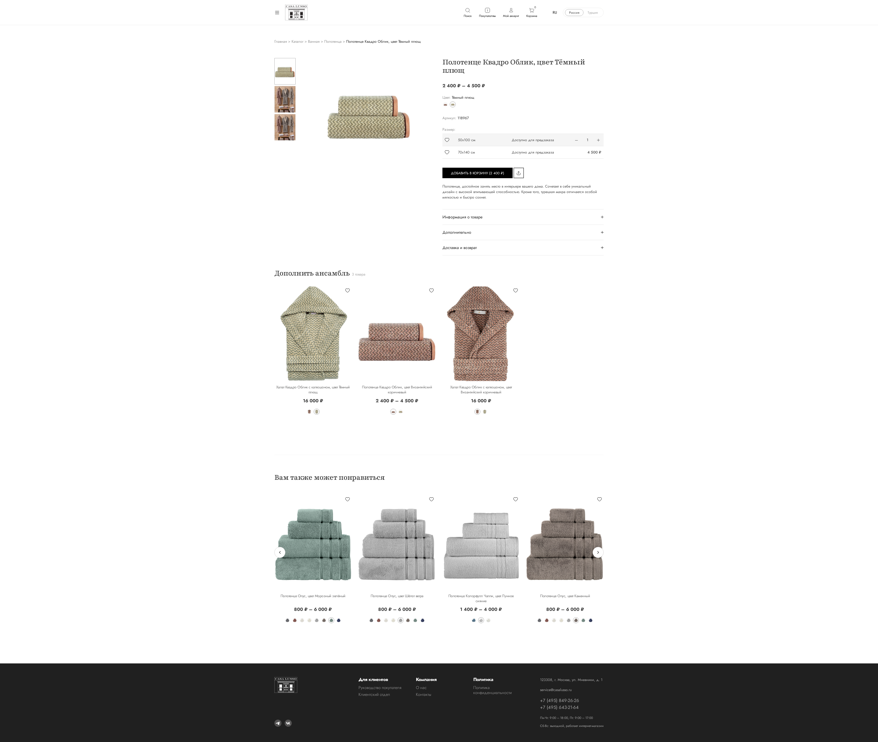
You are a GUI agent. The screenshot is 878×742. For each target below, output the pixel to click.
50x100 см (466, 140)
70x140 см (466, 152)
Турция (593, 12)
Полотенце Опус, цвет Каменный (565, 596)
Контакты (423, 694)
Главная (280, 41)
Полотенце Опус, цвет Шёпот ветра (397, 596)
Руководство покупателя (380, 688)
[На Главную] (296, 12)
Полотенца (333, 41)
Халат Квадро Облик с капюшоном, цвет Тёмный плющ (313, 389)
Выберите (313, 376)
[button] (447, 140)
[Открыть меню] (277, 12)
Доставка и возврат (459, 248)
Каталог (297, 41)
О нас (421, 688)
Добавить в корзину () (477, 173)
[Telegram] (277, 723)
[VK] (288, 723)
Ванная (314, 41)
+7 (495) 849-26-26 (559, 700)
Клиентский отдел (374, 694)
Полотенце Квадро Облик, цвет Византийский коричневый (397, 389)
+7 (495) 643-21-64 (559, 707)
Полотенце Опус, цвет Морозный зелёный (313, 596)
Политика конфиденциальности (492, 690)
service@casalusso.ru (556, 689)
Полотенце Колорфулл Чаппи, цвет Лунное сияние (481, 598)
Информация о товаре (462, 217)
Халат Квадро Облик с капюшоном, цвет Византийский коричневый (481, 389)
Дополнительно (456, 232)
